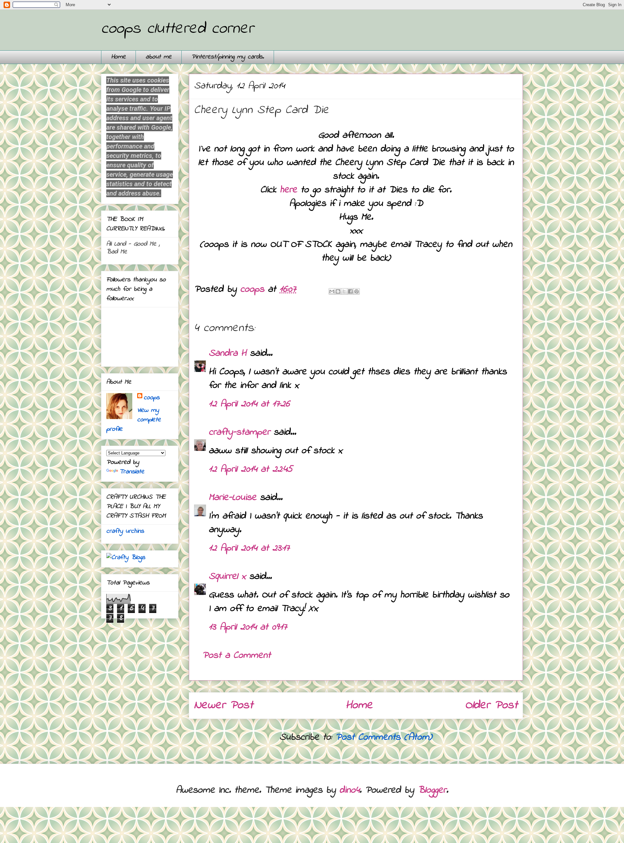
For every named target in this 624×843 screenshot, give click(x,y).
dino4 (349, 790)
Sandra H (227, 353)
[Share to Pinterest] (356, 291)
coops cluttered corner (177, 29)
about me (159, 57)
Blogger (432, 790)
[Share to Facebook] (350, 291)
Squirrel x (227, 576)
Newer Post (223, 705)
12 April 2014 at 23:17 (249, 548)
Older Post (491, 705)
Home (118, 57)
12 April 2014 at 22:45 (250, 469)
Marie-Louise (232, 498)
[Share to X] (344, 291)
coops (152, 397)
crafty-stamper (239, 432)
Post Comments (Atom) (383, 737)
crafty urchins (125, 531)
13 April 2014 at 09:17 (248, 627)
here (290, 190)
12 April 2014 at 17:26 (249, 404)
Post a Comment (236, 655)
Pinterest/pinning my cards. (227, 57)
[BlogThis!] (338, 291)
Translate (131, 472)
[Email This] (332, 291)
